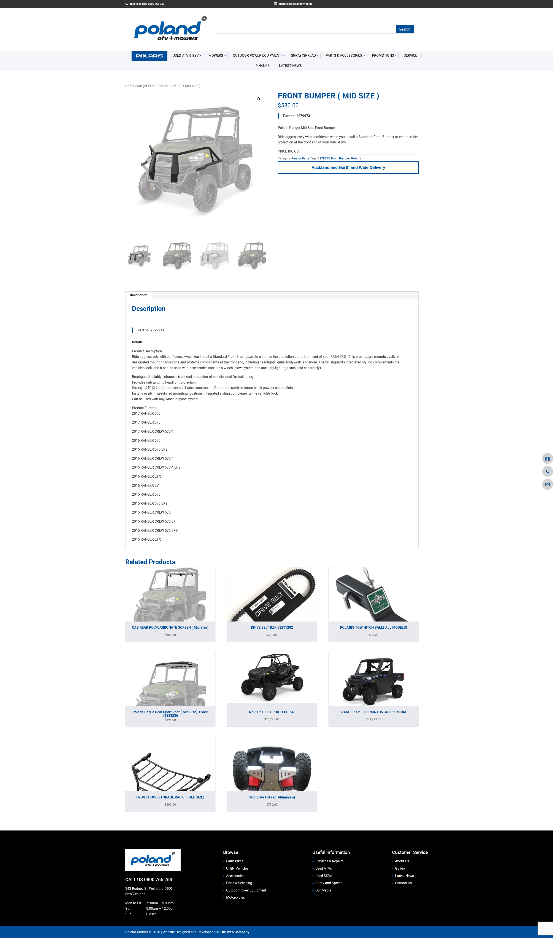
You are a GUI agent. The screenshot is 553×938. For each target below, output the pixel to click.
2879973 (324, 158)
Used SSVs (323, 876)
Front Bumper (340, 158)
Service (410, 55)
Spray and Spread (329, 883)
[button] (259, 99)
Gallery (400, 868)
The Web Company (234, 932)
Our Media (323, 890)
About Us (402, 861)
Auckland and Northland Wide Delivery (348, 167)
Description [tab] (138, 295)
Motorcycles (235, 897)
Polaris (356, 158)
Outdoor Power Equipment (257, 55)
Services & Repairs (329, 861)
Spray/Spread (303, 55)
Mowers (215, 55)
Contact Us (403, 883)
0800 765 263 (158, 879)
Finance (262, 66)
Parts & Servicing (239, 883)
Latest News (290, 66)
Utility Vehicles (237, 868)
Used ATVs (323, 868)
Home (129, 86)
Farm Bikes (234, 861)
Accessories (235, 876)
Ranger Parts (146, 86)
